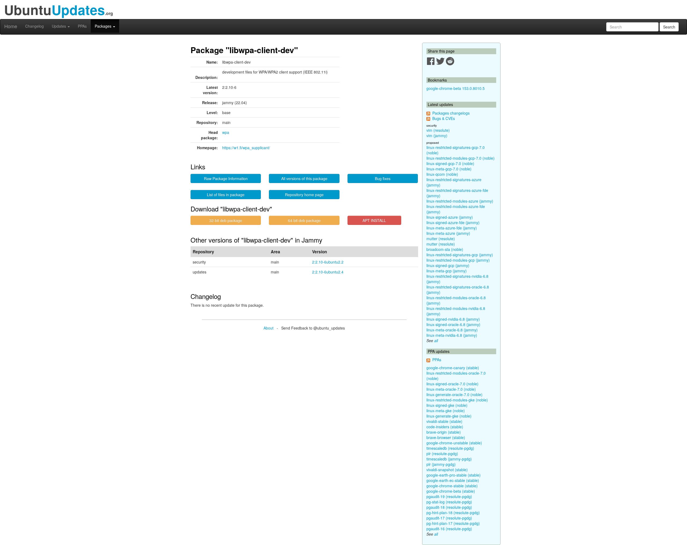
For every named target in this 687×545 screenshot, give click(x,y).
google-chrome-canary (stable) (452, 367)
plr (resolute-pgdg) (442, 453)
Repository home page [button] (304, 194)
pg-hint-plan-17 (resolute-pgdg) (453, 523)
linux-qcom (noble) (442, 174)
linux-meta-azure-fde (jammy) (451, 228)
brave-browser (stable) (445, 437)
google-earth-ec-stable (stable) (452, 480)
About (268, 328)
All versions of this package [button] (304, 178)
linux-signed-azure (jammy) (449, 217)
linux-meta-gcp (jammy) (446, 270)
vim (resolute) (438, 130)
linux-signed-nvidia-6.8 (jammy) (453, 319)
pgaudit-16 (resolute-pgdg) (449, 528)
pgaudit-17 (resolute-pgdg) (449, 518)
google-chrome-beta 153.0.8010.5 (455, 88)
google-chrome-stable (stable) (452, 485)
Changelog (34, 26)
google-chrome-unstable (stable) (454, 442)
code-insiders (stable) (444, 426)
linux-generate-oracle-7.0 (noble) (454, 394)
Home (10, 26)
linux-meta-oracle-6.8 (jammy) (452, 329)
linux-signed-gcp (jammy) (447, 265)
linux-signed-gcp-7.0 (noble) (450, 163)
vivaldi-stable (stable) (444, 421)
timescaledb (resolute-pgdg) (450, 448)
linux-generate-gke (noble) (449, 416)
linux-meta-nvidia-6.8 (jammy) (451, 335)
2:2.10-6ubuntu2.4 (328, 272)
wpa (225, 132)
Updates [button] (59, 26)
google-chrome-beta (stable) (450, 491)
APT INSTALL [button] (374, 220)
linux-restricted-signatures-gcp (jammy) (459, 254)
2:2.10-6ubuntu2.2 (328, 262)
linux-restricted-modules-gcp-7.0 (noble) (460, 158)
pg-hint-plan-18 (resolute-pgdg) (453, 512)
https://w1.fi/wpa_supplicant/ (246, 147)
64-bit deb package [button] (304, 220)
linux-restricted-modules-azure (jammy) (459, 201)
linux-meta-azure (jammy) (448, 233)
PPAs (82, 26)
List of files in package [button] (225, 194)
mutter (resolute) (440, 238)
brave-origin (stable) (443, 432)
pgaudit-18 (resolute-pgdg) (449, 507)
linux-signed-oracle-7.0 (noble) (452, 383)
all (436, 340)
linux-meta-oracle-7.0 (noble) (451, 389)
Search (669, 27)
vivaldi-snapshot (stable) (447, 469)
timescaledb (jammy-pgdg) (449, 459)
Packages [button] (103, 26)
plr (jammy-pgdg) (441, 464)
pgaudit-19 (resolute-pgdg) (449, 496)
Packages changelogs (451, 113)
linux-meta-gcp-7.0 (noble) (449, 168)
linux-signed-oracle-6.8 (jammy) (453, 324)
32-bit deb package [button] (225, 220)
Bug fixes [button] (382, 178)
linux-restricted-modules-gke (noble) (457, 400)
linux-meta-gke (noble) (445, 410)
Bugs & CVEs (443, 118)
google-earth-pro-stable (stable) (453, 475)
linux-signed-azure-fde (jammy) (453, 222)
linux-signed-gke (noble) (446, 405)
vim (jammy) (436, 135)
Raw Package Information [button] (226, 178)
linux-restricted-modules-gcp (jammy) (458, 260)
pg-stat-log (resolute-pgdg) (449, 501)
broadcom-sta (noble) (444, 249)
